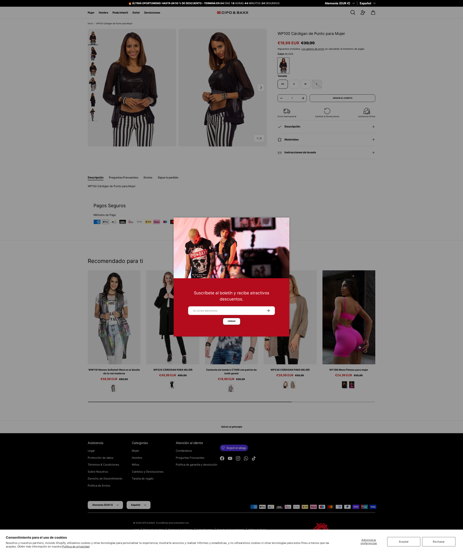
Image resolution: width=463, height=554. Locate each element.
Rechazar (439, 541)
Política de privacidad (76, 546)
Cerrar (231, 321)
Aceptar (404, 541)
